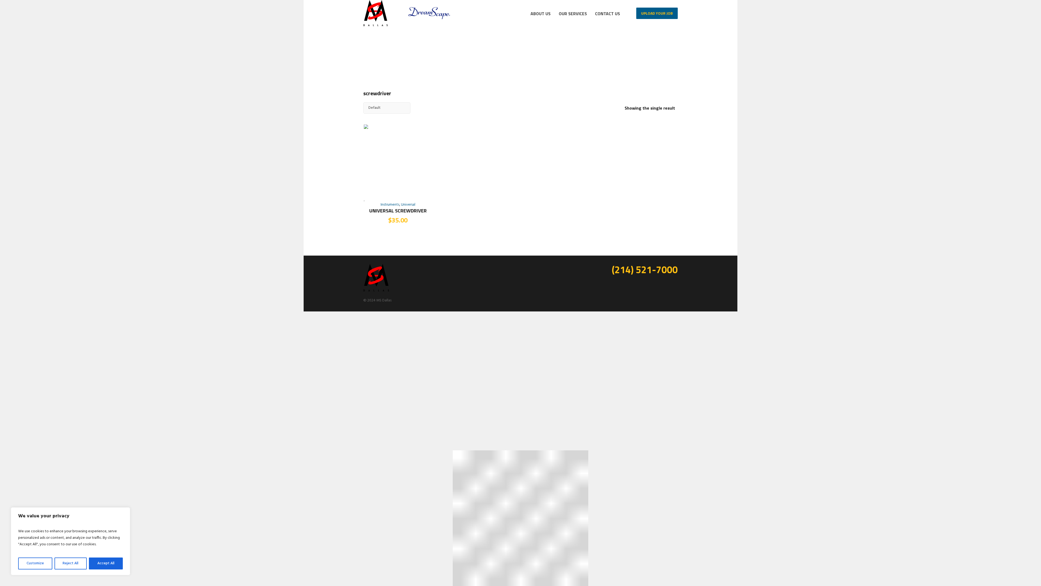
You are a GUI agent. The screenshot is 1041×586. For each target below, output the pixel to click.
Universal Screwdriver (398, 210)
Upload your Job (657, 13)
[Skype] (673, 283)
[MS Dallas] (376, 278)
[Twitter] (665, 283)
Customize (35, 563)
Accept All (105, 563)
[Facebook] (648, 283)
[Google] (656, 283)
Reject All (70, 563)
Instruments (390, 205)
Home (628, 54)
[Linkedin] (639, 283)
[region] (70, 541)
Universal (408, 205)
